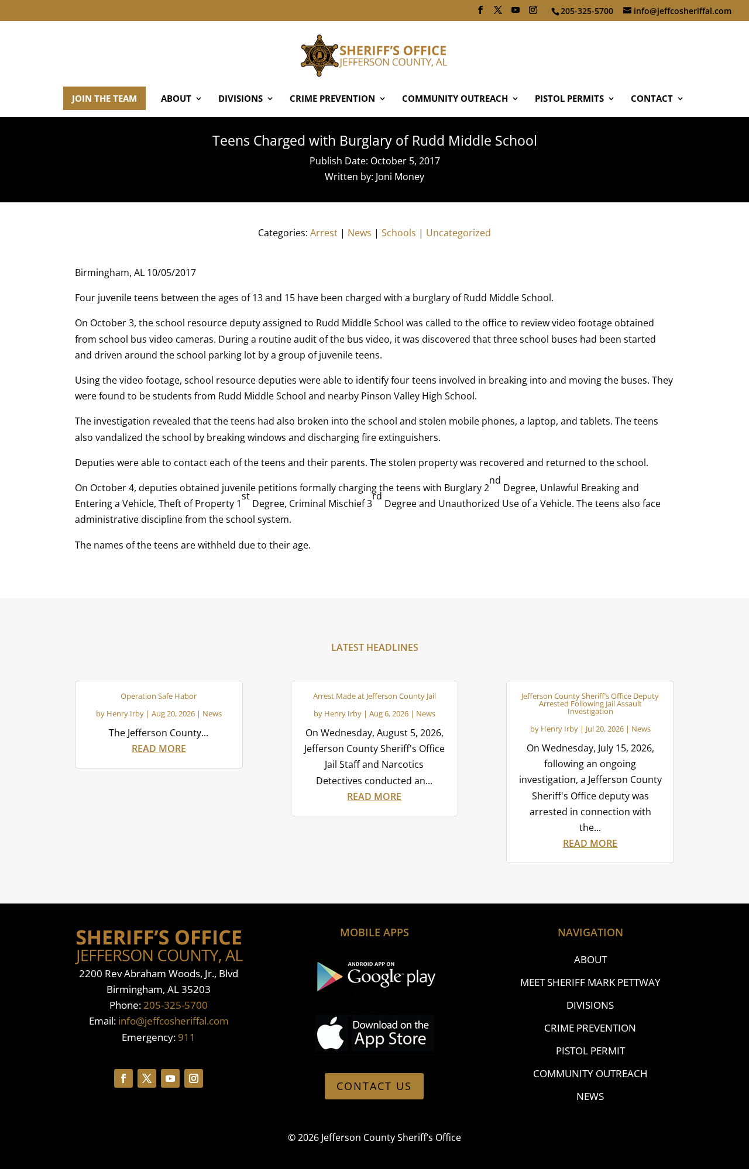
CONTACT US (374, 1086)
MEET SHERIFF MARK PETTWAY (590, 982)
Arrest (324, 232)
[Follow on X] (147, 1078)
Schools (399, 232)
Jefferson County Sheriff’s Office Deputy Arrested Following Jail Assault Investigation (590, 703)
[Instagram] (533, 13)
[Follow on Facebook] (123, 1078)
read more (159, 748)
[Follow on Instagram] (193, 1078)
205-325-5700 (175, 1005)
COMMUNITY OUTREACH (455, 99)
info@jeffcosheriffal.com (173, 1020)
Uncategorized (458, 232)
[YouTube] (515, 13)
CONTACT (652, 99)
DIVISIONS (240, 99)
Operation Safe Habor (159, 696)
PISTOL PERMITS (569, 99)
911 (186, 1037)
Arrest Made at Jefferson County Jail (374, 696)
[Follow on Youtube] (170, 1078)
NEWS (590, 1096)
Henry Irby (125, 713)
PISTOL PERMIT (590, 1050)
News (360, 232)
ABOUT (176, 99)
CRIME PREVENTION (332, 99)
